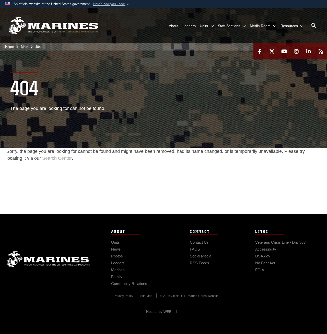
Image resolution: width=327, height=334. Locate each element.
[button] (111, 4)
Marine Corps (48, 259)
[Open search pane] (313, 25)
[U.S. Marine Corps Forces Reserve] (53, 25)
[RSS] (321, 51)
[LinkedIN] (308, 51)
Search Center (57, 158)
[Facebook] (259, 51)
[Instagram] (296, 51)
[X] (272, 51)
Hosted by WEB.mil (161, 312)
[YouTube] (284, 51)
